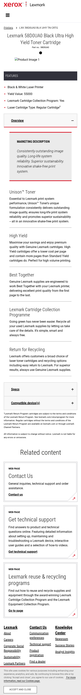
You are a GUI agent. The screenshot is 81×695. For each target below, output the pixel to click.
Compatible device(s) (25, 403)
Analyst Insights (65, 652)
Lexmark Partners (14, 663)
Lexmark (11, 627)
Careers (8, 639)
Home (48, 5)
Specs (15, 389)
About (7, 633)
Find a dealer (38, 661)
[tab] (40, 120)
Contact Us (38, 627)
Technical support (40, 644)
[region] (40, 680)
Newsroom (61, 639)
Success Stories (64, 645)
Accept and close (20, 689)
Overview (17, 120)
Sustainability (12, 657)
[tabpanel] (40, 254)
